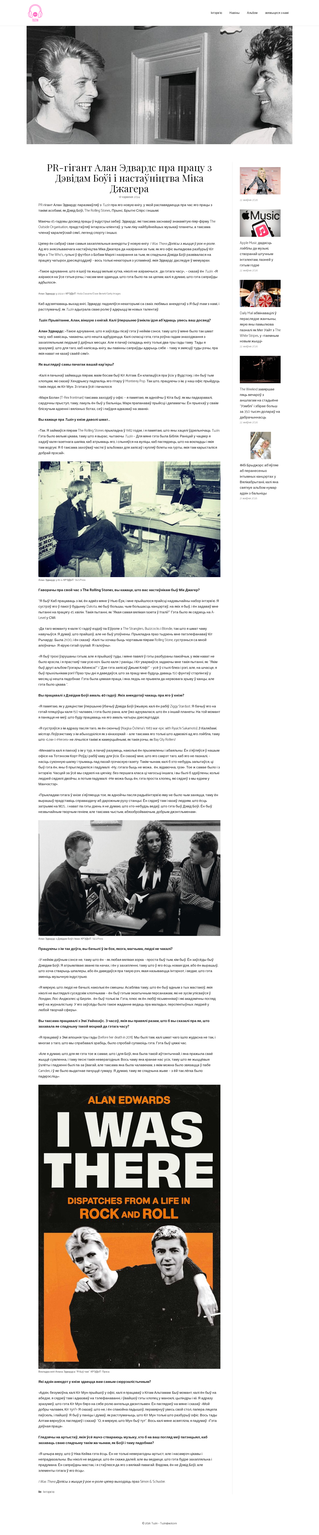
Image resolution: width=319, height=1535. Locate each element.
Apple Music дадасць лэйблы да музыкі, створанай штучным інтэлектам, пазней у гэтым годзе (256, 254)
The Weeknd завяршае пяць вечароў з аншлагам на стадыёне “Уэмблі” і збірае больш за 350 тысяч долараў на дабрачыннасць (260, 403)
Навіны (234, 12)
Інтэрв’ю (216, 12)
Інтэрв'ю (48, 1492)
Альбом (252, 12)
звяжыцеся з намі (277, 12)
